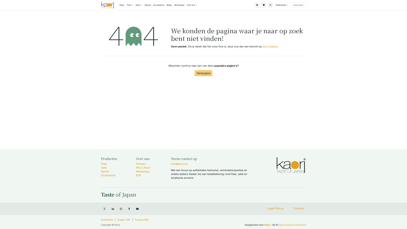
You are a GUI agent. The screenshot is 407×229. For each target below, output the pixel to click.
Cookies (299, 208)
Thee (104, 163)
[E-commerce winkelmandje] (257, 5)
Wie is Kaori (143, 167)
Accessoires (108, 175)
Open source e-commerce (292, 224)
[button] (270, 5)
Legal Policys (275, 208)
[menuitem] (121, 5)
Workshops (142, 171)
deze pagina (270, 46)
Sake (104, 167)
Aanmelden (298, 5)
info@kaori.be (179, 163)
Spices (105, 171)
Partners (141, 163)
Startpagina (203, 73)
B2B (138, 175)
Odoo (267, 224)
